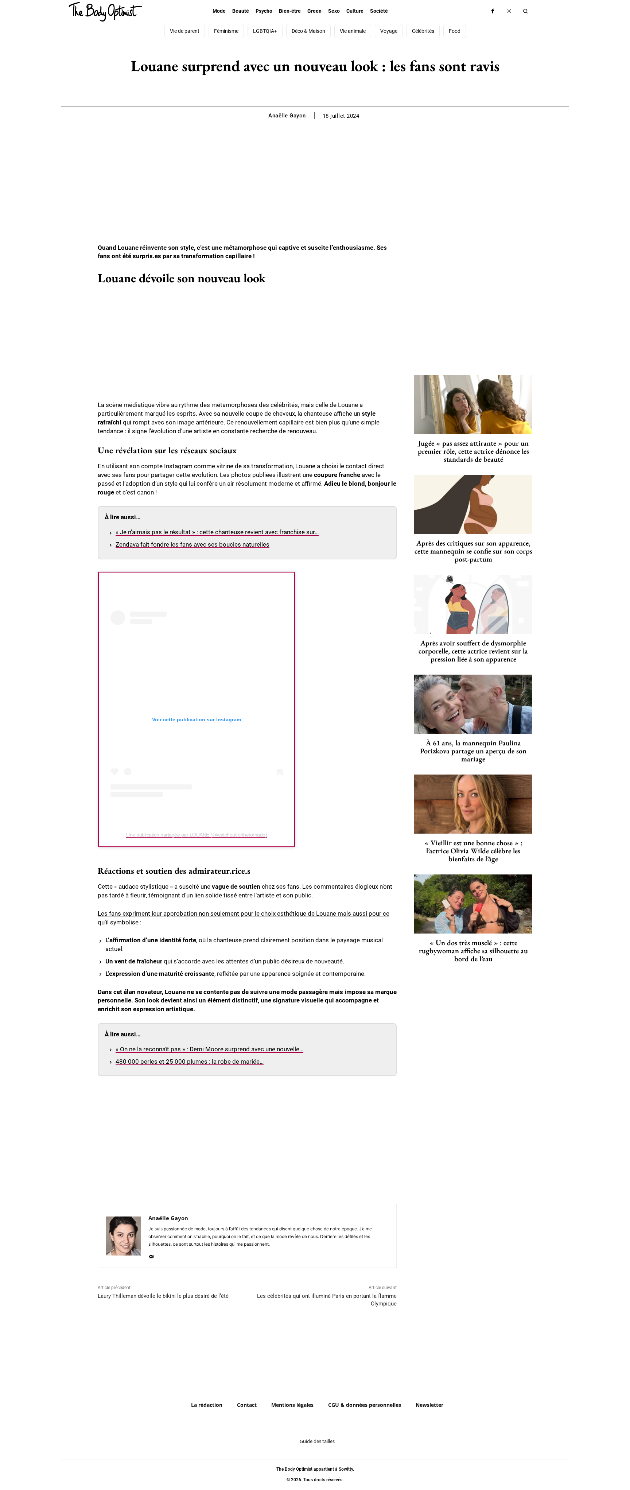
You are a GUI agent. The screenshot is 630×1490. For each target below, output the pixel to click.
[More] (340, 88)
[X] (306, 88)
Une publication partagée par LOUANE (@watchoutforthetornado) (196, 835)
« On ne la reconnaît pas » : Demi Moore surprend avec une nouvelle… (209, 1049)
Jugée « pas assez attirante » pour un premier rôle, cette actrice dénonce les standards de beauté (473, 451)
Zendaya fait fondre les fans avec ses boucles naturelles (192, 544)
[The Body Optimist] (105, 11)
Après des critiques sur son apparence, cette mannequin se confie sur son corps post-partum (473, 551)
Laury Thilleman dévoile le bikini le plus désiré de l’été (163, 1296)
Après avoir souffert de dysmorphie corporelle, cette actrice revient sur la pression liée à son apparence (473, 651)
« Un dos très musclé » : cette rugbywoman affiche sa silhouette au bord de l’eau (473, 950)
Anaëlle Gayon (287, 115)
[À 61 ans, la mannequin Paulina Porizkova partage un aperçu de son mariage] (473, 704)
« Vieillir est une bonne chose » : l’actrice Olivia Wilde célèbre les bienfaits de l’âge (473, 851)
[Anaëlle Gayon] (123, 1236)
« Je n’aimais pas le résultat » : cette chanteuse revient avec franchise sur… (217, 532)
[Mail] (151, 1254)
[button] (525, 11)
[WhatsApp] (323, 88)
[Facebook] (492, 11)
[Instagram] (509, 11)
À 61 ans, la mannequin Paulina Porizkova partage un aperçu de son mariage (473, 751)
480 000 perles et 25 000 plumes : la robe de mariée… (190, 1061)
